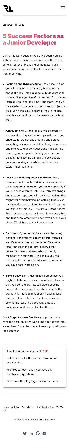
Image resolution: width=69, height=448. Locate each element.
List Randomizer (45, 407)
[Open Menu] (62, 7)
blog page (31, 381)
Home (6, 407)
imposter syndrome (38, 186)
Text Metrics (28, 407)
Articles (15, 407)
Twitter (28, 358)
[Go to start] (8, 8)
